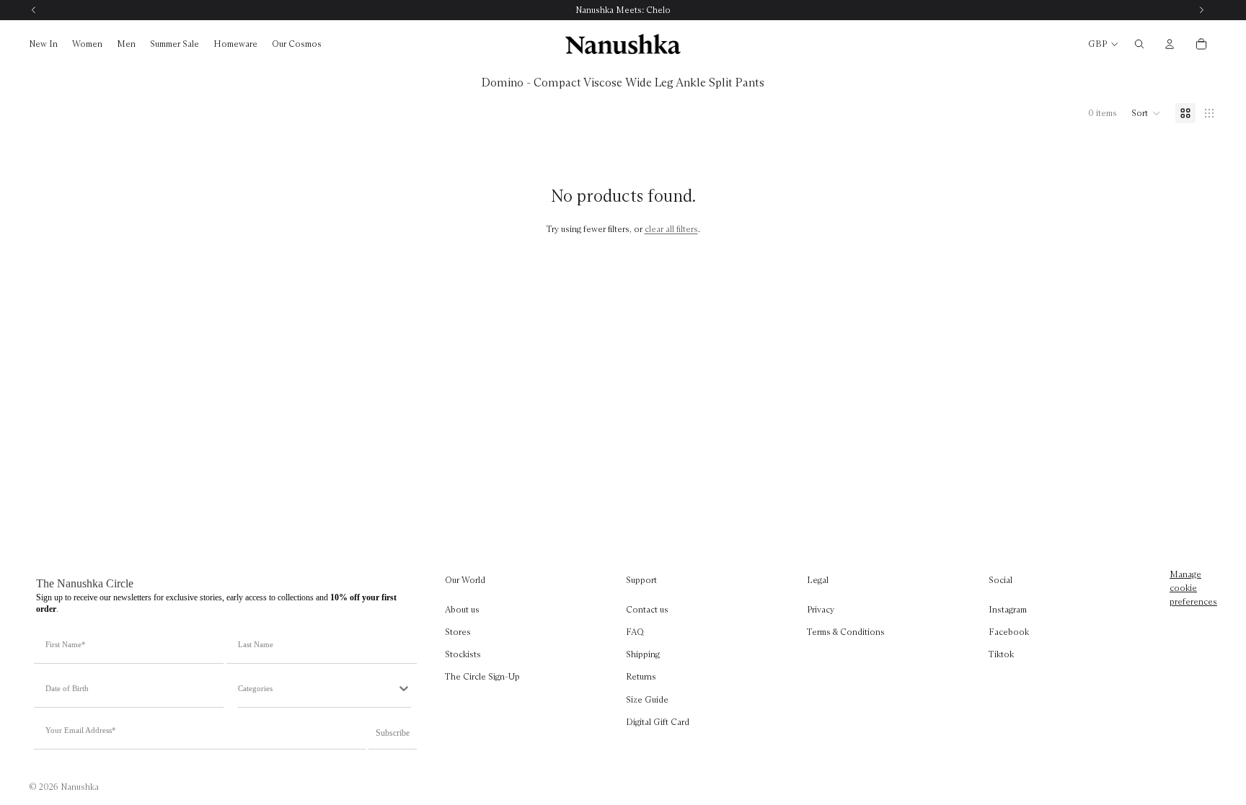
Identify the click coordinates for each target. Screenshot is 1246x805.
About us (462, 609)
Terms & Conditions (846, 631)
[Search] (1139, 44)
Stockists (463, 654)
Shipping (643, 654)
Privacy (820, 609)
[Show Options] (404, 688)
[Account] (1169, 44)
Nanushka (80, 786)
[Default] (1185, 113)
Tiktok (1001, 654)
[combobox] (317, 688)
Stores (458, 631)
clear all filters (671, 228)
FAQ (635, 631)
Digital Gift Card (657, 721)
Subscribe (393, 733)
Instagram (1008, 609)
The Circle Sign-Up (482, 676)
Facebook (1009, 631)
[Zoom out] (1209, 113)
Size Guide (647, 698)
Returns (641, 676)
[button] (1146, 113)
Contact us (647, 609)
